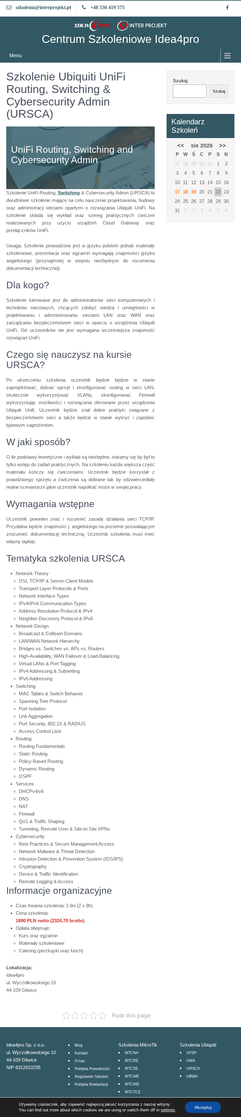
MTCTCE (133, 1092)
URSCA (193, 1068)
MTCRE (131, 1060)
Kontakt (81, 1053)
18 (185, 191)
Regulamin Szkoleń (91, 1076)
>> (222, 145)
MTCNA (131, 1053)
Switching (69, 192)
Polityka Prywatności (92, 1069)
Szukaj (180, 80)
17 (177, 191)
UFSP (191, 1053)
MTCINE (132, 1084)
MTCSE (131, 1068)
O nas (80, 1061)
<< (180, 145)
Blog (79, 1045)
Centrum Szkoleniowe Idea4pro (120, 39)
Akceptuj (203, 1107)
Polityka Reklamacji (91, 1084)
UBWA (192, 1076)
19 (193, 191)
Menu (15, 55)
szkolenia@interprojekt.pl (43, 7)
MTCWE (132, 1076)
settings (168, 1110)
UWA (190, 1060)
